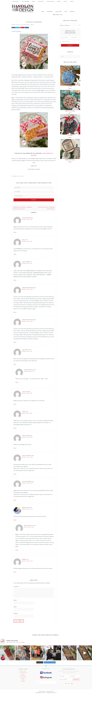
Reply (15, 232)
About (23, 674)
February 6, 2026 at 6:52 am (27, 219)
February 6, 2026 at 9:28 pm (27, 393)
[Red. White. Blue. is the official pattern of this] (84, 652)
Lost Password (23, 672)
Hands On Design (22, 8)
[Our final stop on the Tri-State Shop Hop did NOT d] (22, 652)
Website (16, 613)
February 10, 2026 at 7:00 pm (27, 437)
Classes (23, 678)
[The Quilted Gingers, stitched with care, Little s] (7, 652)
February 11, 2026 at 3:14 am (27, 457)
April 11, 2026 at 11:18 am (28, 527)
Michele (24, 559)
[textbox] (70, 25)
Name (15, 600)
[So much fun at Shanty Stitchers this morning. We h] (53, 652)
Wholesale (23, 675)
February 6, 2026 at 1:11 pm (27, 351)
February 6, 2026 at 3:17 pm (29, 371)
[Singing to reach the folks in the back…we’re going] (69, 652)
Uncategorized (20, 176)
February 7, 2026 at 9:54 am (27, 413)
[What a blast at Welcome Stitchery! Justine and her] (38, 652)
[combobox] (70, 25)
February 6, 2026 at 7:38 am (27, 241)
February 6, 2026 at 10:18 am (27, 289)
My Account (23, 671)
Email (15, 606)
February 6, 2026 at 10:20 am (27, 321)
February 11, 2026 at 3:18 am (27, 483)
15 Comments (31, 24)
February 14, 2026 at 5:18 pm (27, 509)
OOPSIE (23, 681)
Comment (16, 586)
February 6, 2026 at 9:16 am (27, 263)
